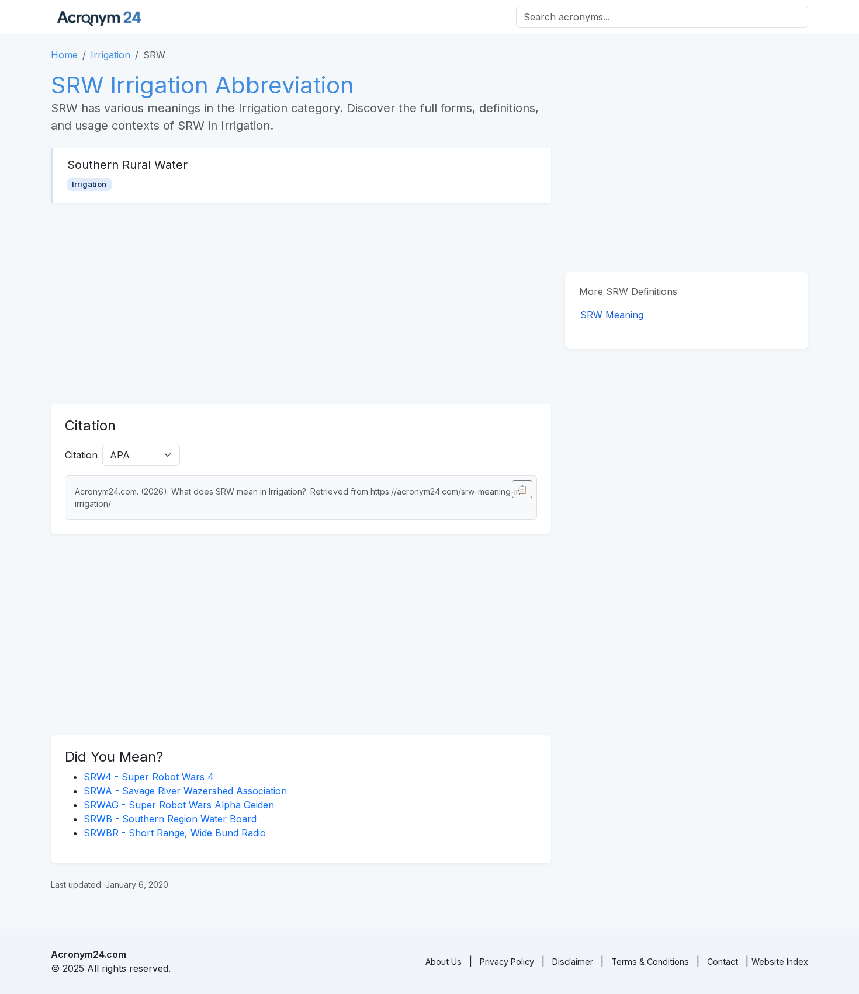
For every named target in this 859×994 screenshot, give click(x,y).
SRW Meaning (611, 315)
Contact (722, 962)
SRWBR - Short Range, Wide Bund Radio (175, 833)
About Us (443, 962)
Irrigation (110, 55)
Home (64, 55)
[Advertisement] (301, 303)
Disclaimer (572, 962)
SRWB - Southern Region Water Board (170, 819)
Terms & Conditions (650, 962)
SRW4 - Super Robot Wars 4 (149, 777)
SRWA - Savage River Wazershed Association (185, 791)
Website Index (779, 962)
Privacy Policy (507, 962)
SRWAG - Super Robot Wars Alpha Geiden (179, 805)
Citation (81, 455)
